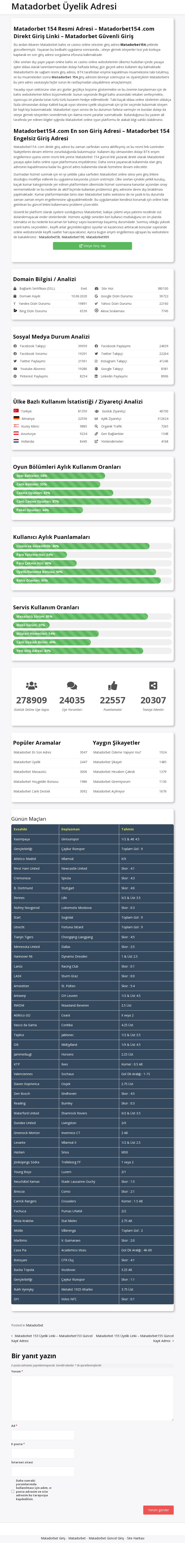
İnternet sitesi (22, 1462)
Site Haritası (135, 1538)
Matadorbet (34, 1325)
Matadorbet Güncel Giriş (106, 1538)
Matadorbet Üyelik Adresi (64, 6)
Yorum (17, 1371)
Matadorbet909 (97, 237)
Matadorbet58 (49, 237)
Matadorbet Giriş (53, 1538)
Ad (14, 1426)
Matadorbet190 (73, 237)
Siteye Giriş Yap (94, 246)
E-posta (18, 1444)
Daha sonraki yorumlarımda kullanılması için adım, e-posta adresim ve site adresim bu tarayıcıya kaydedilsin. (34, 1490)
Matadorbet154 (133, 44)
